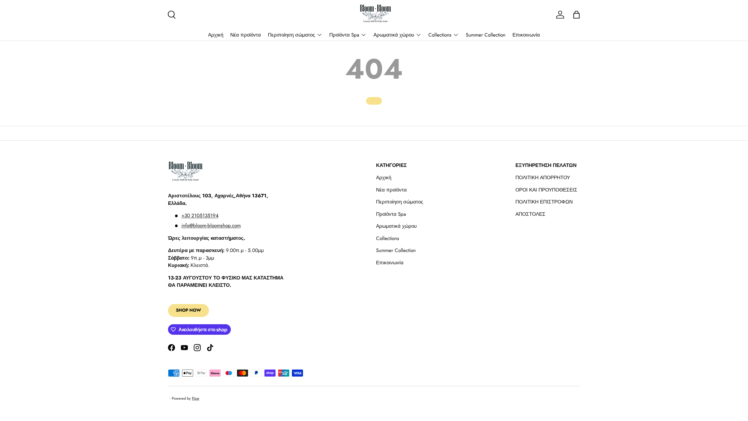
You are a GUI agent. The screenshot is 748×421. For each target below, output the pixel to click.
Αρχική (215, 34)
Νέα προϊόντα (245, 34)
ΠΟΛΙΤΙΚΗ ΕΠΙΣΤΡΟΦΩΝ (544, 201)
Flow (195, 398)
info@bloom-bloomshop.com (211, 225)
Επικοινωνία (526, 34)
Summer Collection (485, 34)
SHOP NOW (188, 310)
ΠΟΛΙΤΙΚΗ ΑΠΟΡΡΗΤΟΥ (542, 177)
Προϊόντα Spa (344, 34)
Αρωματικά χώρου (393, 34)
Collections (439, 34)
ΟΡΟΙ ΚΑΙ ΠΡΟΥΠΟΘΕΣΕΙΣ (546, 189)
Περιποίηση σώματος (291, 34)
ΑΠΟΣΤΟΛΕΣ (530, 214)
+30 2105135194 (200, 215)
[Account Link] (560, 14)
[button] (576, 14)
